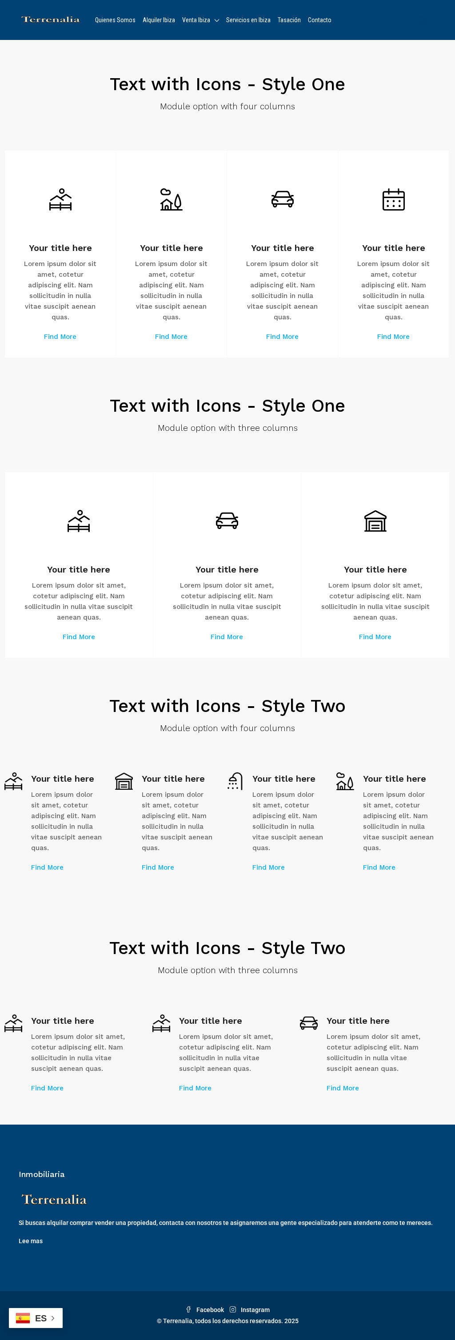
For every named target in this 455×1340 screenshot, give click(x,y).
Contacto (319, 20)
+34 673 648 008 (387, 20)
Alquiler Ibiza (159, 20)
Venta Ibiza (196, 20)
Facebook (210, 1309)
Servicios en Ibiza (248, 20)
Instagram (254, 1309)
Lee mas (31, 1241)
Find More (60, 337)
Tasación (289, 20)
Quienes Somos (115, 20)
